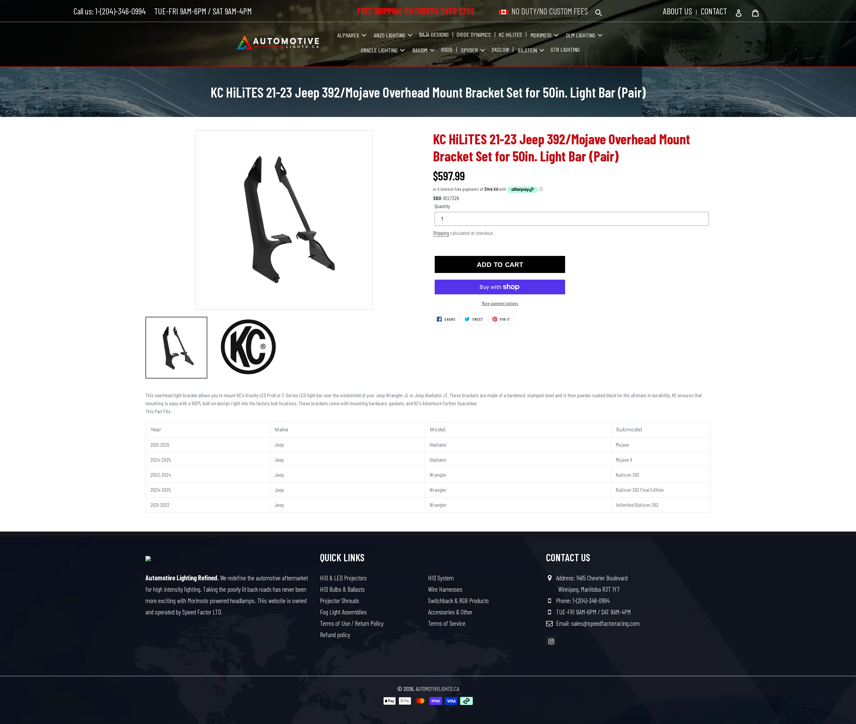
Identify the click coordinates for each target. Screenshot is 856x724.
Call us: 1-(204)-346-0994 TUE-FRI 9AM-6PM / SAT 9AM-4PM (163, 11)
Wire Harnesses (445, 589)
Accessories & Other (450, 612)
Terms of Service (446, 623)
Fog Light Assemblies (343, 612)
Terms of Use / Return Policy (352, 623)
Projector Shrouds (339, 600)
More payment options (500, 303)
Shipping (441, 233)
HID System (441, 578)
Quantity (442, 206)
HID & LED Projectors (343, 578)
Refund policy (335, 634)
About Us (677, 11)
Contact (714, 11)
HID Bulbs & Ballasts (342, 589)
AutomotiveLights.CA (437, 688)
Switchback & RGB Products (458, 600)
